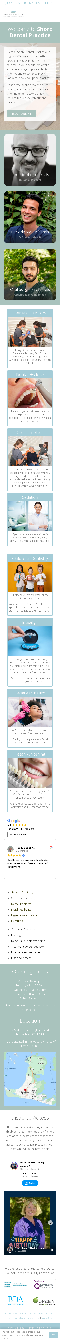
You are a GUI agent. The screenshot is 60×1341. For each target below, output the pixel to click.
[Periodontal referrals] (30, 217)
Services (32, 1313)
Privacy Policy (33, 1317)
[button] (56, 13)
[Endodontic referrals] (30, 160)
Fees (40, 1313)
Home (8, 1313)
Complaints (20, 1317)
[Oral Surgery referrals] (30, 274)
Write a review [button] (18, 834)
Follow (32, 1183)
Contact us (47, 1317)
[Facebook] (46, 3)
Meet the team (19, 1313)
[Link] (30, 338)
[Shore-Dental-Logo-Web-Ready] (13, 14)
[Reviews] (52, 3)
